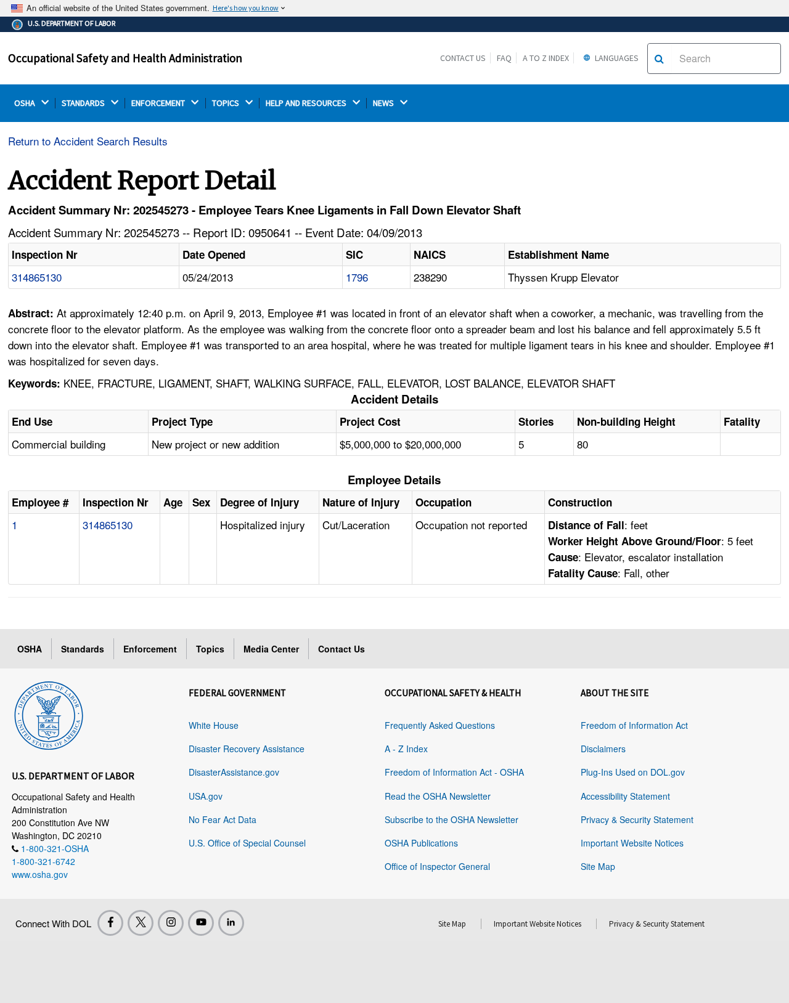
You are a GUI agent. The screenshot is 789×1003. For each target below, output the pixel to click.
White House (214, 725)
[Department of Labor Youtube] (201, 923)
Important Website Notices (632, 843)
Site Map (598, 866)
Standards (82, 649)
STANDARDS (84, 103)
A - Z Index (406, 748)
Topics (210, 649)
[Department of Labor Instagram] (171, 923)
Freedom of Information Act (634, 725)
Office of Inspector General (437, 866)
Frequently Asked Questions (440, 725)
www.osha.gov (40, 874)
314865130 (37, 277)
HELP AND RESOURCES (307, 103)
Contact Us (463, 57)
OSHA (25, 103)
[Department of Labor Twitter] (140, 923)
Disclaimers (603, 748)
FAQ (504, 57)
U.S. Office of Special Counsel (247, 843)
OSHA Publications (421, 843)
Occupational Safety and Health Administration (125, 58)
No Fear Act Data (222, 819)
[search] (659, 58)
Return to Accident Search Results (88, 140)
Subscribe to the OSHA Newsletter (451, 819)
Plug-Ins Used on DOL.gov (633, 772)
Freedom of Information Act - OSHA (454, 772)
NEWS (384, 103)
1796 (357, 277)
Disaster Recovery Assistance (247, 748)
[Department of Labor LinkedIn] (231, 923)
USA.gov (206, 796)
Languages (616, 57)
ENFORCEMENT (159, 103)
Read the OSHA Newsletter (438, 796)
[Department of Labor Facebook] (110, 923)
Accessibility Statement (625, 796)
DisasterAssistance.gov (234, 772)
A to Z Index (546, 57)
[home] (49, 713)
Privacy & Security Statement (637, 819)
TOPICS (226, 103)
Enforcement (150, 649)
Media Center (271, 649)
